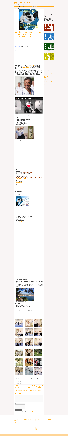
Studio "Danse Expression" (27, 419)
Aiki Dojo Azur (32, 65)
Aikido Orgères (36, 429)
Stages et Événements (20, 381)
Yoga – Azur (25, 420)
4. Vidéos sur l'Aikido (47, 422)
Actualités (17, 381)
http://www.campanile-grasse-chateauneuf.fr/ (21, 178)
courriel (26, 173)
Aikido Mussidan (37, 427)
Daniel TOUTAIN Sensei (26, 67)
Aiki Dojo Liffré (36, 421)
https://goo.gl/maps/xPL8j (19, 221)
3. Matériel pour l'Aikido (48, 421)
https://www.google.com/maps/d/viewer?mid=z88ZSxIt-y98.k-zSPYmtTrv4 (25, 212)
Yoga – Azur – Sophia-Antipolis (28, 421)
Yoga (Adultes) (20, 6)
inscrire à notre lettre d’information (35, 306)
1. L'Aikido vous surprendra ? (48, 419)
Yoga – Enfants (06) (26, 422)
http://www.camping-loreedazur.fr (20, 182)
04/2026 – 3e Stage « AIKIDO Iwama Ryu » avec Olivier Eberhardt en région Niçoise (49, 76)
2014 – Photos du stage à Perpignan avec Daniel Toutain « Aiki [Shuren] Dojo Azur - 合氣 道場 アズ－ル (29, 390)
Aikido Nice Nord (37, 428)
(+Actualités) (34, 6)
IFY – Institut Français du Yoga (17, 423)
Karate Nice (36, 430)
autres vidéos (18, 115)
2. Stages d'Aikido (47, 420)
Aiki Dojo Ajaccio (37, 419)
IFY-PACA (15, 420)
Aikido (15, 6)
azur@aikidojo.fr (18, 312)
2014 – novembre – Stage (18, 383)
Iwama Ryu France (16, 419)
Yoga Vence (25, 426)
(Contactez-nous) (40, 6)
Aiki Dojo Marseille (37, 422)
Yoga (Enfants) (25, 6)
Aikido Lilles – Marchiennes (38, 426)
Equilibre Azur (24, 2)
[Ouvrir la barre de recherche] (53, 6)
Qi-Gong (30, 6)
